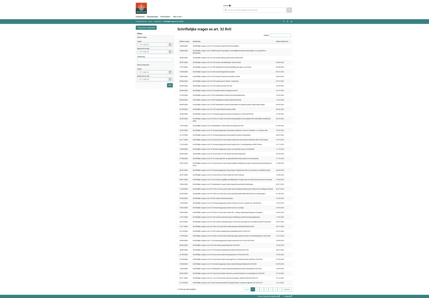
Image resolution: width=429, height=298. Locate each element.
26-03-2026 (184, 119)
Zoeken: (266, 35)
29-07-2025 (184, 163)
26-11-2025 (184, 140)
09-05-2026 (184, 100)
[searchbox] (254, 10)
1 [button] (253, 289)
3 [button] (261, 289)
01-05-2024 (184, 259)
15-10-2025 (184, 144)
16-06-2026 (184, 72)
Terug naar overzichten (146, 28)
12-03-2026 (184, 126)
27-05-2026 (184, 95)
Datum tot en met (143, 48)
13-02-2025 (184, 203)
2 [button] (257, 289)
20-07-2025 (184, 175)
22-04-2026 (184, 114)
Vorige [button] (246, 289)
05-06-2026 (184, 76)
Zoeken (225, 5)
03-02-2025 (184, 212)
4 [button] (266, 289)
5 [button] (270, 289)
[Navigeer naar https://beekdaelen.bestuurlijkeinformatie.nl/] (141, 8)
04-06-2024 (184, 245)
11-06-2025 (184, 189)
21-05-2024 (184, 254)
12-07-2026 (184, 67)
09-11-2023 (184, 278)
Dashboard (140, 17)
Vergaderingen (152, 17)
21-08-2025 (184, 158)
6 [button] (275, 289)
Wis (169, 85)
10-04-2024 (184, 264)
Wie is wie (177, 17)
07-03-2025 (184, 194)
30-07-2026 (184, 62)
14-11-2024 (184, 226)
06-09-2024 (184, 240)
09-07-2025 (184, 179)
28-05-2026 (184, 90)
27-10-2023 (184, 283)
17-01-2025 (184, 217)
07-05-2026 (184, 109)
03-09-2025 (184, 154)
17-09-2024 (184, 236)
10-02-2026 (184, 130)
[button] (289, 10)
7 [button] (279, 289)
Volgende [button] (287, 289)
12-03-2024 (184, 269)
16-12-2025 (184, 135)
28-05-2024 (184, 250)
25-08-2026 (184, 46)
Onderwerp (141, 57)
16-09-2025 (184, 149)
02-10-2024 (184, 231)
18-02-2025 (184, 198)
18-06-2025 (184, 184)
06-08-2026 (184, 58)
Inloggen (287, 296)
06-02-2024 (184, 273)
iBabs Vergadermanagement (268, 296)
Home (150, 21)
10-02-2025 (184, 208)
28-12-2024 (184, 222)
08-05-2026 (184, 104)
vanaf (139, 41)
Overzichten (165, 17)
